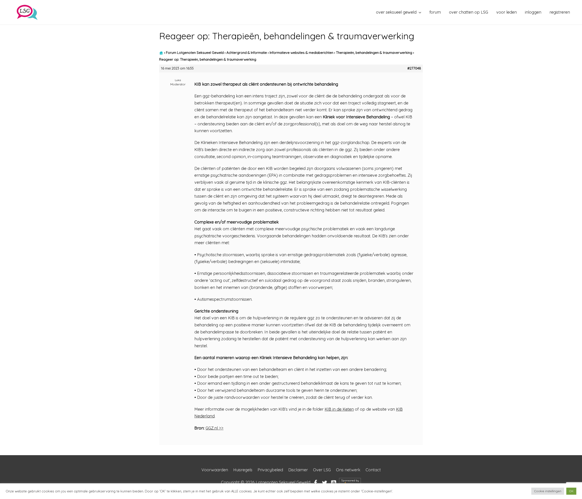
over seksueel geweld (396, 12)
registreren (559, 12)
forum (435, 12)
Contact (373, 469)
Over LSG (322, 469)
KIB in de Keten (339, 409)
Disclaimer (298, 469)
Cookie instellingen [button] (547, 491)
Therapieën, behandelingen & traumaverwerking (374, 52)
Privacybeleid (270, 469)
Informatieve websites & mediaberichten (301, 52)
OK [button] (571, 491)
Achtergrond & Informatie (246, 52)
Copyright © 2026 (265, 482)
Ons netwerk (348, 469)
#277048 (414, 68)
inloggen (533, 12)
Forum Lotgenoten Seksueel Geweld (195, 52)
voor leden (506, 12)
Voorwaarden (214, 469)
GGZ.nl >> (214, 428)
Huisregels (242, 469)
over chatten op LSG (468, 12)
